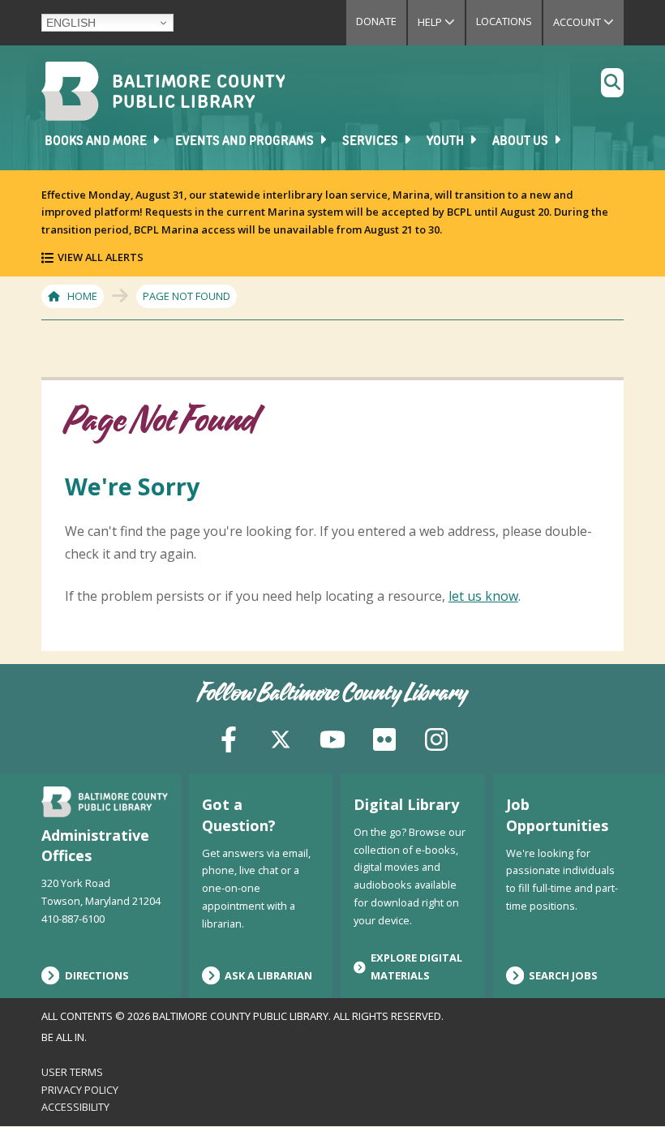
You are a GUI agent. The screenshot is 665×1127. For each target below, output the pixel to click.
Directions (97, 975)
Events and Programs (245, 141)
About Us (521, 141)
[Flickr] (384, 738)
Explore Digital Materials (416, 966)
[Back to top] (625, 1084)
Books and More (97, 141)
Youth (446, 141)
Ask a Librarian (268, 975)
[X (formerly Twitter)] (281, 738)
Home (82, 296)
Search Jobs (563, 975)
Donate (376, 21)
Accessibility (75, 1106)
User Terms (72, 1072)
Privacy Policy (79, 1089)
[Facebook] (229, 738)
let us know (483, 596)
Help (441, 22)
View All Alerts (101, 257)
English (71, 22)
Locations (504, 21)
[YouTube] (332, 738)
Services (371, 141)
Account (588, 22)
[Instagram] (436, 738)
